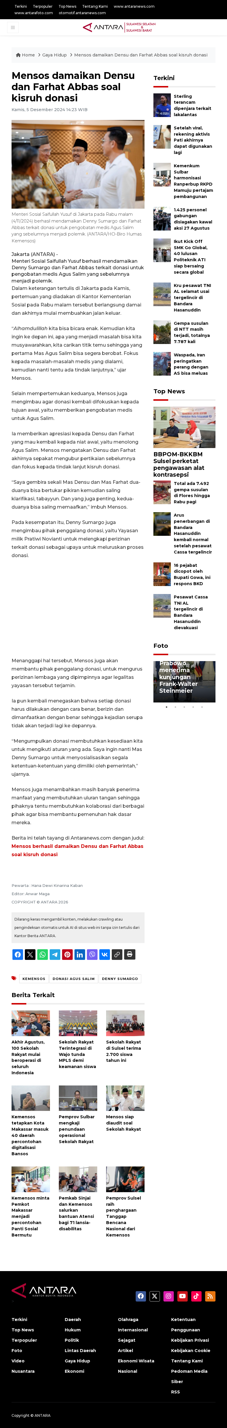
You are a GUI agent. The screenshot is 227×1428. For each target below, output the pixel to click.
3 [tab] (184, 707)
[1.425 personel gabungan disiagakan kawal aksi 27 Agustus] (162, 218)
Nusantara (23, 1371)
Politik (72, 1340)
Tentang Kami (95, 6)
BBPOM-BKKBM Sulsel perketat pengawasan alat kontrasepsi (179, 464)
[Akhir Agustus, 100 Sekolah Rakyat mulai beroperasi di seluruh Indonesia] (31, 1023)
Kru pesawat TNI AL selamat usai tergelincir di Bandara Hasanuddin (192, 298)
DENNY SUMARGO (120, 979)
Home (28, 55)
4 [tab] (193, 707)
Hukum (73, 1330)
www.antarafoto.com (33, 13)
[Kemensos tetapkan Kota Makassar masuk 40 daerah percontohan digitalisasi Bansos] (31, 1098)
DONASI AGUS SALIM (74, 979)
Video (18, 1361)
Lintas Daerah (80, 1350)
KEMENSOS (34, 979)
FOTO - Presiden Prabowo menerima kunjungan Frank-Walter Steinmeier (184, 673)
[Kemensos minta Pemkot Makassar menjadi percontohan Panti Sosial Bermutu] (31, 1179)
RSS (175, 1392)
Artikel (125, 1350)
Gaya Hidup (55, 55)
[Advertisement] (78, 608)
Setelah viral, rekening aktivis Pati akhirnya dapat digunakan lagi (193, 140)
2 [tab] (176, 707)
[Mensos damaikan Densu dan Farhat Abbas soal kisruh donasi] (184, 427)
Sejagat (126, 1340)
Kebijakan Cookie (190, 1350)
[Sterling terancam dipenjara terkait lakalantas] (162, 105)
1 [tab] (167, 707)
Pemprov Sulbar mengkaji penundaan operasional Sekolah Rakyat (77, 1129)
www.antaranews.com (134, 6)
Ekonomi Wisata (136, 1361)
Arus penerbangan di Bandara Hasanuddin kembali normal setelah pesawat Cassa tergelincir (193, 533)
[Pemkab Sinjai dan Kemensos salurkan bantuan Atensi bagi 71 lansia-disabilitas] (78, 1179)
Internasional (133, 1330)
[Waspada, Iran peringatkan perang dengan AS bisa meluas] (162, 363)
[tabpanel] (184, 681)
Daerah (73, 1319)
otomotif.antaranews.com (82, 13)
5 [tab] (202, 707)
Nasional (127, 1371)
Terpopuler (43, 6)
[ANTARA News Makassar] (119, 27)
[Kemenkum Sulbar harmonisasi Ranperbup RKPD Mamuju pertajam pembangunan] (162, 174)
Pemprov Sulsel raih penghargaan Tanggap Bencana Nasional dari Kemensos (123, 1216)
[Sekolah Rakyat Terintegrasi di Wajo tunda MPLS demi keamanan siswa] (78, 1023)
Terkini (20, 6)
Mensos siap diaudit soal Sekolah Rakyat (123, 1123)
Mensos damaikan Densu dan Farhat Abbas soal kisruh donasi (140, 55)
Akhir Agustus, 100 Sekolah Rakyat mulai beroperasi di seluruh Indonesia (28, 1057)
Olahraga (128, 1319)
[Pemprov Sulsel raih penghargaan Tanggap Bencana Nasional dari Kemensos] (125, 1179)
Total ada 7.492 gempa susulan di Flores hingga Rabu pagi (192, 492)
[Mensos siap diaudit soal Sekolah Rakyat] (125, 1098)
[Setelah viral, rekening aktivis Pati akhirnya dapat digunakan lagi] (162, 136)
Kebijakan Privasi (190, 1340)
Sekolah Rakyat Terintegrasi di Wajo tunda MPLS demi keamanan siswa (77, 1054)
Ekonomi (74, 1371)
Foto (160, 645)
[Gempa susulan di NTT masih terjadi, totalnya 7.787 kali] (162, 332)
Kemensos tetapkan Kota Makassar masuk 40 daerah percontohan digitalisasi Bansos (30, 1135)
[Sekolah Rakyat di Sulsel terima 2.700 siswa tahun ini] (125, 1023)
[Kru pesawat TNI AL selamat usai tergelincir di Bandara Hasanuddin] (162, 294)
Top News (67, 6)
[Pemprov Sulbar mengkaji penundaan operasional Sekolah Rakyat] (78, 1098)
